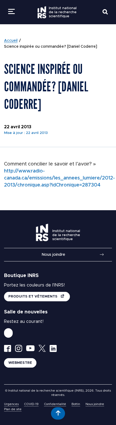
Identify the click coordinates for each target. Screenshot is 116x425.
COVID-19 (31, 404)
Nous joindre (53, 255)
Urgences (11, 404)
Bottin (75, 404)
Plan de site (13, 409)
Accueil (11, 41)
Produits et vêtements (33, 296)
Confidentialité (55, 404)
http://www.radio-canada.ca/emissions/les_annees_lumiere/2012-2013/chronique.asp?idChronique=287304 (59, 178)
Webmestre (20, 363)
